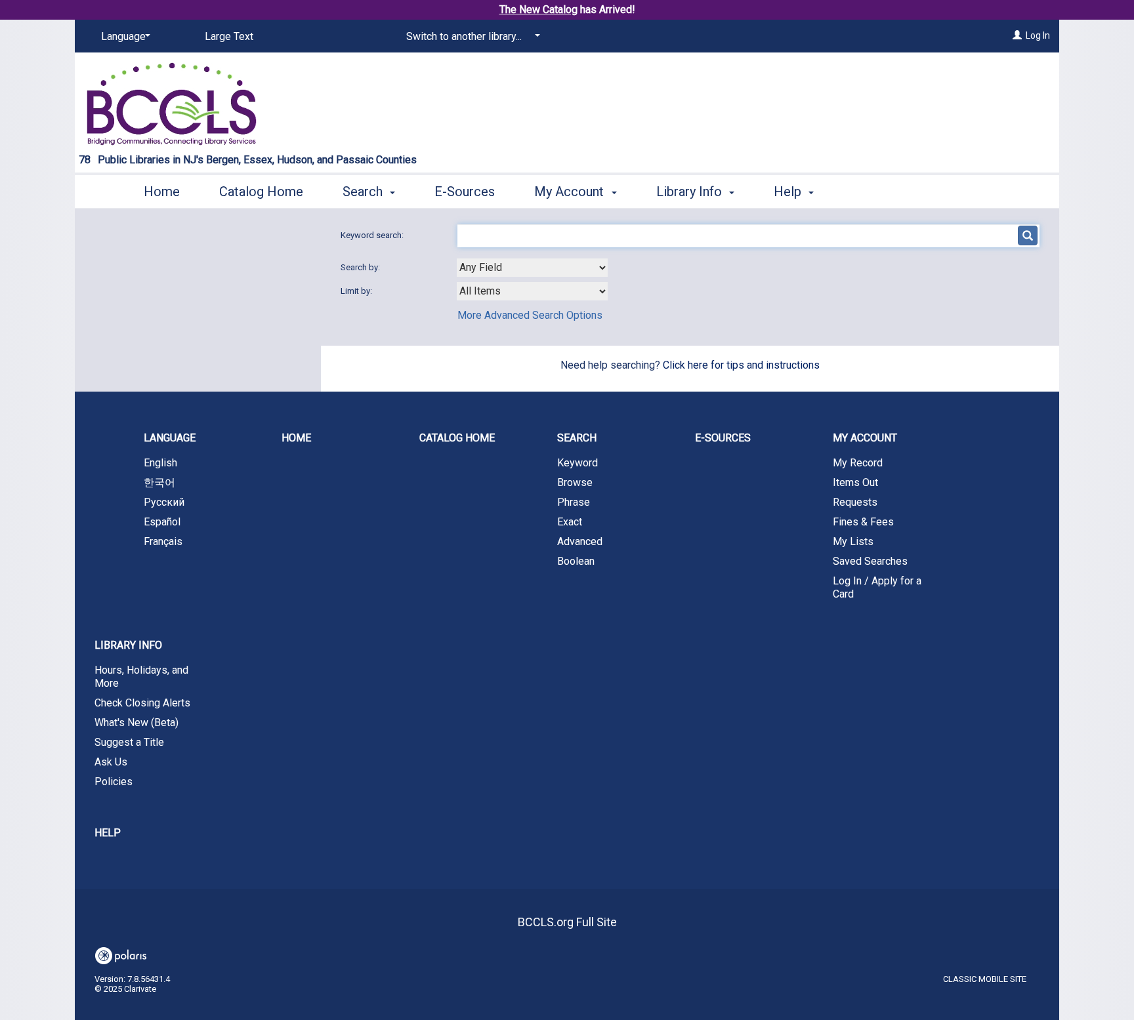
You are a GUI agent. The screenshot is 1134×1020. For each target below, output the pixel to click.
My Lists (853, 541)
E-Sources (464, 191)
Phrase (573, 502)
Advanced (579, 541)
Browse (575, 482)
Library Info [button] (690, 191)
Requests (855, 502)
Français (163, 541)
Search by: (361, 267)
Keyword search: (373, 235)
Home (162, 191)
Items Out (855, 482)
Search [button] (364, 191)
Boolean (576, 561)
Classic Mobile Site (984, 979)
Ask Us (110, 762)
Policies (113, 781)
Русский (164, 502)
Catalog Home (261, 191)
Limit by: (357, 291)
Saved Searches (870, 561)
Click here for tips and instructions (741, 365)
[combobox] (532, 267)
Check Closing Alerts (142, 703)
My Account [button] (570, 191)
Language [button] (170, 438)
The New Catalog (538, 9)
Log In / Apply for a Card (877, 587)
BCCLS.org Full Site (567, 922)
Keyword (577, 463)
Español (162, 522)
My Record (858, 463)
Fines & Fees (863, 522)
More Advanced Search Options (529, 315)
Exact (569, 522)
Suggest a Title (129, 742)
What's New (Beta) (136, 722)
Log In (1038, 35)
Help (107, 832)
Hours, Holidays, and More (141, 676)
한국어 (159, 482)
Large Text (229, 36)
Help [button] (789, 191)
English (160, 463)
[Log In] (1017, 35)
